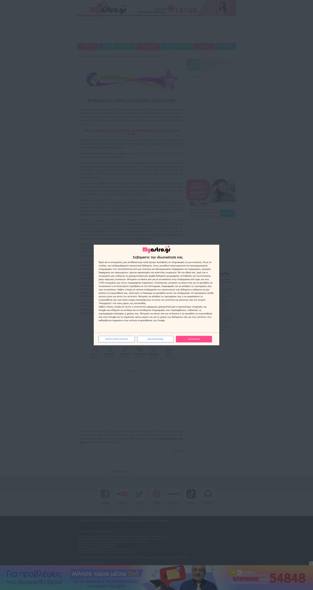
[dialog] (156, 295)
